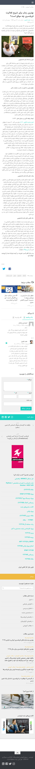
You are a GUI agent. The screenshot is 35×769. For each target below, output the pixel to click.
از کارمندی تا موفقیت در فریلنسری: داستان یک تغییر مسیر (17, 679)
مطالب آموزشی (30, 7)
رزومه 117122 (29, 537)
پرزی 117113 (29, 533)
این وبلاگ (26, 249)
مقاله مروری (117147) (27, 516)
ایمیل (30, 393)
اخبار (30, 600)
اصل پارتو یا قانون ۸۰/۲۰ (27, 122)
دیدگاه (29, 380)
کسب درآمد (9, 276)
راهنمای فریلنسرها (26, 617)
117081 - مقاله (28, 520)
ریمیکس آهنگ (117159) (26, 503)
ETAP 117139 (29, 550)
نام (15, 393)
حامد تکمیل (27, 20)
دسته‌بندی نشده (27, 613)
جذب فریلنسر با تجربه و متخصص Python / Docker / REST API (20, 484)
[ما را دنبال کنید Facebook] (6, 417)
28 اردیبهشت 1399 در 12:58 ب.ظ (22, 325)
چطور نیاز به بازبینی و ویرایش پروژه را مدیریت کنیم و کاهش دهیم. (26, 299)
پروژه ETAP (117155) (27, 494)
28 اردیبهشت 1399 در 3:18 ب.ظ (22, 344)
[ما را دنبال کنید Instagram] (12, 417)
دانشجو (19, 276)
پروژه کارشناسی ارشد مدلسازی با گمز (22, 529)
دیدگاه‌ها (27, 317)
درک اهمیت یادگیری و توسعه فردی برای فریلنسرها (18, 669)
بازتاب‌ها (16, 317)
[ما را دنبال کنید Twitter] (9, 417)
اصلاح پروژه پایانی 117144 (25, 546)
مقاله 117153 (29, 559)
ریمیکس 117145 (28, 555)
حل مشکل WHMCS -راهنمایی (24, 479)
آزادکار (24, 276)
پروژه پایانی (30, 511)
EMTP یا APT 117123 (26, 542)
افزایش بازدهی (27, 604)
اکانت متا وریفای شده (27, 507)
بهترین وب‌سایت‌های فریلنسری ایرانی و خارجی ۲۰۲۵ (18, 640)
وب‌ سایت (29, 400)
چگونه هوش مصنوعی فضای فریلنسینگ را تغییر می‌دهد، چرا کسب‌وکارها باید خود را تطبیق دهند (19, 659)
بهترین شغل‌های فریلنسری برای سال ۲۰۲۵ (21, 649)
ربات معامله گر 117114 (26, 524)
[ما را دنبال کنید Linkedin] (2, 417)
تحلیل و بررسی (27, 608)
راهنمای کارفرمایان (26, 621)
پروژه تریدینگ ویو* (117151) (25, 498)
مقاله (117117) (29, 490)
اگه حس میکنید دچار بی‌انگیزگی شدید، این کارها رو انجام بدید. (10, 297)
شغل (15, 276)
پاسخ (32, 338)
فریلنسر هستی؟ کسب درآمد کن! (24, 475)
